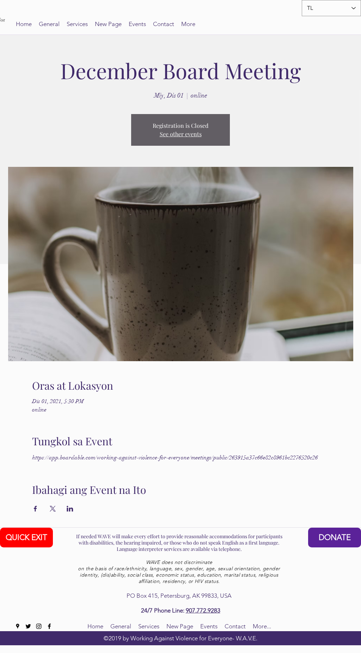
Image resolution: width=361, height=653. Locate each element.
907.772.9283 (203, 610)
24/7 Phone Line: (163, 610)
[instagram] (38, 626)
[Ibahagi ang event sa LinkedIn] (70, 508)
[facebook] (49, 626)
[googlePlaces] (17, 626)
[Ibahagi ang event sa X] (52, 508)
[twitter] (28, 626)
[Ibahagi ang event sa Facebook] (35, 508)
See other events (181, 134)
